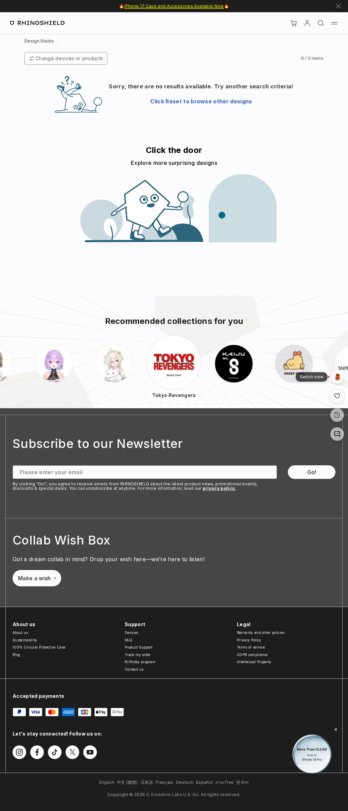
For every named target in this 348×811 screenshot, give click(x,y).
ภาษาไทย (224, 782)
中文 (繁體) (127, 782)
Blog (16, 655)
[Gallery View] (337, 377)
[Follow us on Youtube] (90, 752)
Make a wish (34, 578)
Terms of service (251, 647)
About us (20, 633)
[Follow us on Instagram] (19, 752)
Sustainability (25, 640)
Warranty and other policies (261, 633)
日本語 (146, 782)
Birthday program (140, 662)
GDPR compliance (252, 655)
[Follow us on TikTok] (55, 752)
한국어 (242, 782)
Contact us (134, 669)
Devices (131, 633)
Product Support (139, 647)
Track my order (138, 655)
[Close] (336, 729)
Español (204, 782)
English (106, 782)
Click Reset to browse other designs (201, 101)
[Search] (320, 23)
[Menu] (334, 23)
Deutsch (184, 782)
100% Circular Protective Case (39, 647)
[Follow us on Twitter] (72, 752)
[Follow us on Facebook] (37, 752)
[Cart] (293, 23)
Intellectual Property (254, 662)
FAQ (128, 640)
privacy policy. (219, 488)
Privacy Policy (249, 640)
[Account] (307, 23)
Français (164, 782)
